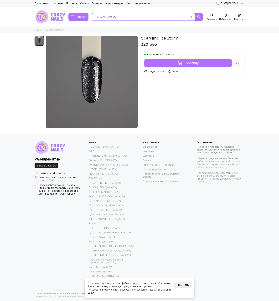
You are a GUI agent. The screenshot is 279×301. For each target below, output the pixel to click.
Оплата (84, 3)
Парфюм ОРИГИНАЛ (101, 271)
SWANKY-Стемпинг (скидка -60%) (108, 164)
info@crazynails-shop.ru (52, 173)
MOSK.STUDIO (53, 296)
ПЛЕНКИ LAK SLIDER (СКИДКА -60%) (111, 246)
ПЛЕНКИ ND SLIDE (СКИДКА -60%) (110, 255)
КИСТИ (93, 223)
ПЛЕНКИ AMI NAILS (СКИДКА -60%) (110, 250)
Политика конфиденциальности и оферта (162, 175)
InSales (80, 296)
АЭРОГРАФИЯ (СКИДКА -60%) (107, 219)
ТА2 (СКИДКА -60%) (100, 267)
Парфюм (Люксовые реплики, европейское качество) (106, 261)
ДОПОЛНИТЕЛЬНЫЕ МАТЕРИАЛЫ (110, 232)
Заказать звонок (46, 165)
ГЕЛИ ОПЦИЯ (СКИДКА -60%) (106, 205)
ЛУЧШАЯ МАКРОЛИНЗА (104, 276)
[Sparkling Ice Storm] (92, 82)
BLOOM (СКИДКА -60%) (103, 187)
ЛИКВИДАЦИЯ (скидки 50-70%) (108, 155)
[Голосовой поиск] (191, 17)
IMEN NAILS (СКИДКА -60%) (105, 201)
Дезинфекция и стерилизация (106, 214)
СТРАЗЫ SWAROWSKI (102, 237)
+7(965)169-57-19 (229, 3)
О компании (42, 3)
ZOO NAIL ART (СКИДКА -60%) (107, 196)
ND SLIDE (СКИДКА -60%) (104, 192)
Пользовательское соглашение (161, 181)
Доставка (71, 3)
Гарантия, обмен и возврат (107, 3)
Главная (39, 30)
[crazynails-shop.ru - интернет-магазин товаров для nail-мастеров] (50, 17)
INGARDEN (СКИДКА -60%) (105, 182)
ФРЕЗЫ (93, 151)
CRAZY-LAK (95, 178)
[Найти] (199, 17)
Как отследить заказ (138, 3)
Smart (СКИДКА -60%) (101, 241)
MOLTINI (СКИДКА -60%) (103, 173)
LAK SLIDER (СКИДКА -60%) (105, 210)
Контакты (57, 3)
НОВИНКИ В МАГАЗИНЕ (103, 146)
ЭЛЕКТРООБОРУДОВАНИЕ (105, 228)
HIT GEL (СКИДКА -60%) (103, 169)
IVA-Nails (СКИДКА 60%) (103, 160)
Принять (183, 284)
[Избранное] (237, 63)
